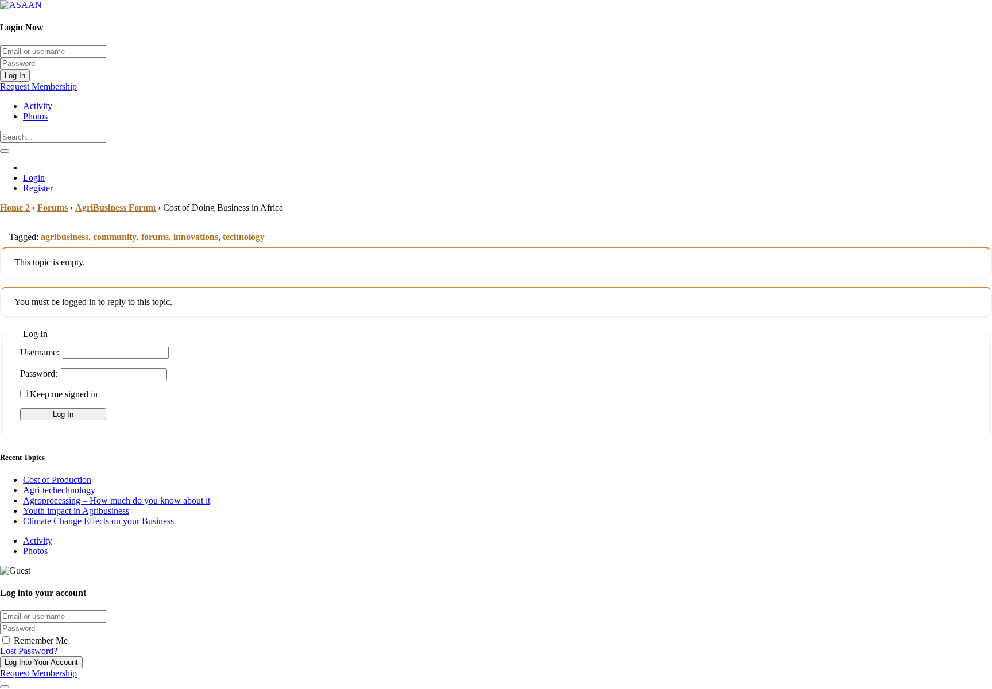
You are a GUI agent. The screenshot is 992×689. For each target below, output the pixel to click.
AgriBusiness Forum (115, 207)
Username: (39, 352)
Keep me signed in (64, 394)
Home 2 (15, 207)
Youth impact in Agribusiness (76, 511)
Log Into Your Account (41, 662)
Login (34, 178)
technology (244, 237)
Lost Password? (28, 651)
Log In (15, 75)
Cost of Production (57, 480)
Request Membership (38, 86)
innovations (195, 237)
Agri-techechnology (59, 490)
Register (38, 188)
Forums (52, 207)
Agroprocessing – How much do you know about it (116, 500)
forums (155, 237)
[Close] (4, 686)
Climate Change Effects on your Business (98, 521)
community (115, 237)
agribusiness (64, 237)
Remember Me (39, 640)
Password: (38, 373)
